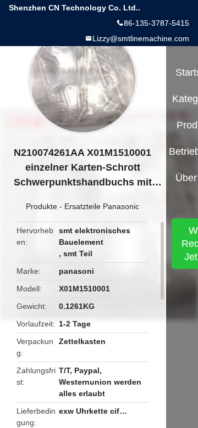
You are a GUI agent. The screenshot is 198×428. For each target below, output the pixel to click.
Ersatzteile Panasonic (101, 206)
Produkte (41, 206)
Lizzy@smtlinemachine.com (140, 38)
